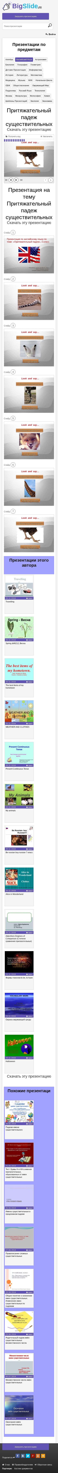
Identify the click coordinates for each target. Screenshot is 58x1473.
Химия (47, 96)
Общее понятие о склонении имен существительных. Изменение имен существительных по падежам (19, 1301)
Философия (35, 96)
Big (27, 6)
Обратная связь (44, 1465)
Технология (40, 91)
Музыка (21, 80)
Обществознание (21, 85)
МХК (30, 80)
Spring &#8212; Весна (15, 643)
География (22, 65)
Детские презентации (15, 70)
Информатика (35, 70)
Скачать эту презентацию (29, 129)
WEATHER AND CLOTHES (17, 727)
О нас (7, 1465)
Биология (9, 65)
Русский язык (25, 91)
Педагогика (10, 91)
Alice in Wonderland (14, 894)
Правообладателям (23, 1465)
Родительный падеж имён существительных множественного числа (17, 1340)
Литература (22, 75)
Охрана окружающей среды (18, 1020)
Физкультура (21, 96)
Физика (8, 96)
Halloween (10, 1061)
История (9, 75)
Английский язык (24, 59)
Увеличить (47, 136)
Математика (36, 75)
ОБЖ (7, 85)
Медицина (10, 80)
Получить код (14, 136)
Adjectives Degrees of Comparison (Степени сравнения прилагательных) (19, 938)
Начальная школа (44, 80)
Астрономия (40, 59)
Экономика (47, 101)
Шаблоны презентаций (16, 101)
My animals (11, 810)
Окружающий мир (40, 85)
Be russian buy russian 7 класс (19, 852)
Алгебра (9, 59)
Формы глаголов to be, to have (19, 978)
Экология (34, 101)
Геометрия (36, 65)
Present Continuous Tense (17, 769)
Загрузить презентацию (26, 16)
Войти (52, 34)
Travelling (10, 602)
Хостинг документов (23, 1468)
